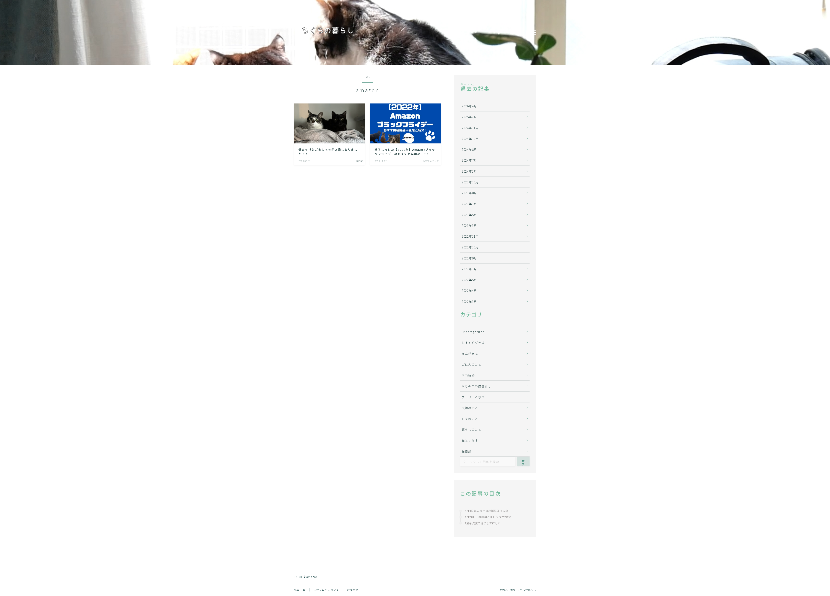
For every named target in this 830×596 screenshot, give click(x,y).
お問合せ (353, 589)
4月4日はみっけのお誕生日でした (486, 510)
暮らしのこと (471, 429)
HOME (298, 577)
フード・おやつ (473, 397)
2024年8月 (469, 149)
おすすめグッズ (473, 342)
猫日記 (467, 451)
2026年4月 (469, 106)
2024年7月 (469, 160)
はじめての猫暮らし (476, 386)
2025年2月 (469, 117)
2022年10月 (470, 247)
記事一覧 (299, 589)
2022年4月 (469, 290)
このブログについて (326, 589)
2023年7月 (469, 204)
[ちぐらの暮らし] (328, 32)
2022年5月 (469, 280)
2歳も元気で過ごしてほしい (483, 523)
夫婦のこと (470, 408)
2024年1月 (469, 171)
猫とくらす (470, 440)
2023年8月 (469, 193)
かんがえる (470, 353)
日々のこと (470, 418)
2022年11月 (470, 236)
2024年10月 (470, 139)
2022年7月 (469, 269)
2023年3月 (469, 225)
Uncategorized (473, 332)
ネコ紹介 (468, 375)
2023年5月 (469, 215)
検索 (523, 462)
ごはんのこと (471, 364)
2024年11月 (470, 128)
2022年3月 (469, 301)
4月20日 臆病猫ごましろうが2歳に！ (490, 517)
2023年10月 (470, 182)
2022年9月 (469, 258)
